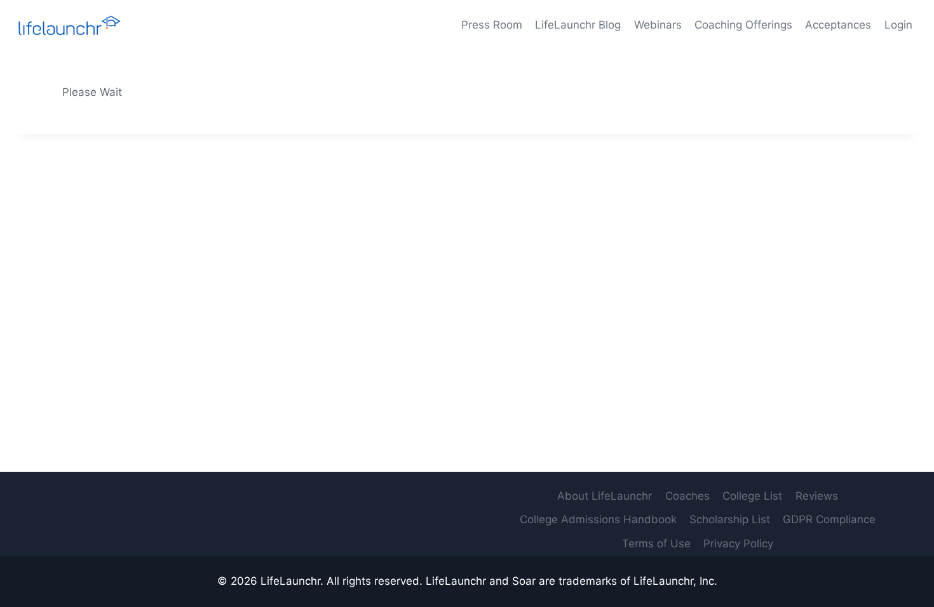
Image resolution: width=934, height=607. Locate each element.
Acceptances (838, 24)
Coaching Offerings (743, 24)
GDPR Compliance (829, 519)
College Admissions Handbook (598, 519)
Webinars (658, 24)
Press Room (491, 24)
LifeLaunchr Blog (578, 24)
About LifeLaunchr (604, 496)
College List (752, 496)
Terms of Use (656, 543)
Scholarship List (729, 519)
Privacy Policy (738, 543)
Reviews (816, 496)
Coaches (687, 496)
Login (898, 24)
